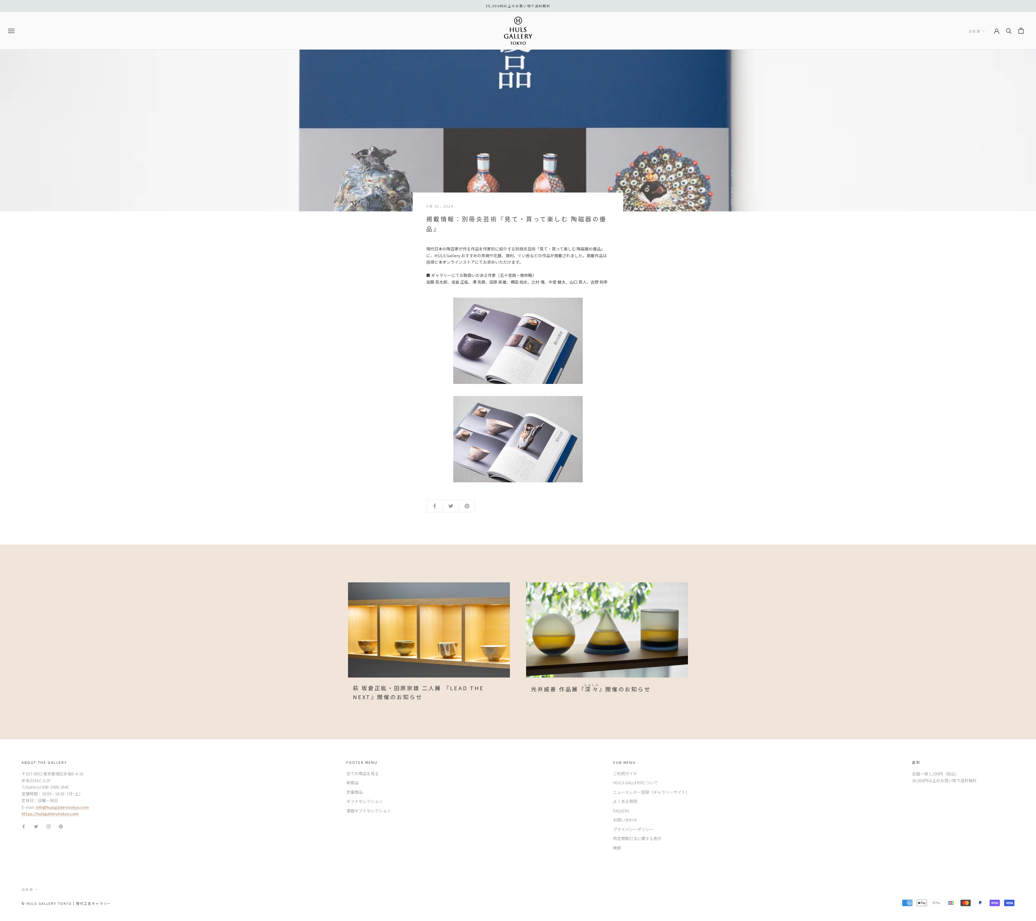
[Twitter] (36, 826)
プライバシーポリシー (633, 829)
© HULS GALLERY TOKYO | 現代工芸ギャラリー (66, 903)
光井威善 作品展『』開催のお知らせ (591, 689)
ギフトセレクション (364, 801)
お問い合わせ (625, 820)
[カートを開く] (1021, 31)
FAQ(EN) (621, 810)
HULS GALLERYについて (635, 782)
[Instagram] (48, 826)
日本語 (974, 31)
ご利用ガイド (625, 773)
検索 (617, 848)
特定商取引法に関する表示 (637, 838)
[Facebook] (24, 826)
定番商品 (354, 792)
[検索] (1009, 30)
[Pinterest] (61, 826)
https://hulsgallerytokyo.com (50, 813)
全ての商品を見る (362, 773)
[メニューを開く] (11, 30)
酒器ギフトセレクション (368, 810)
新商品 (352, 782)
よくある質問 (625, 801)
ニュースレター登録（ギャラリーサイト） (651, 792)
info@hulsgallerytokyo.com (62, 807)
